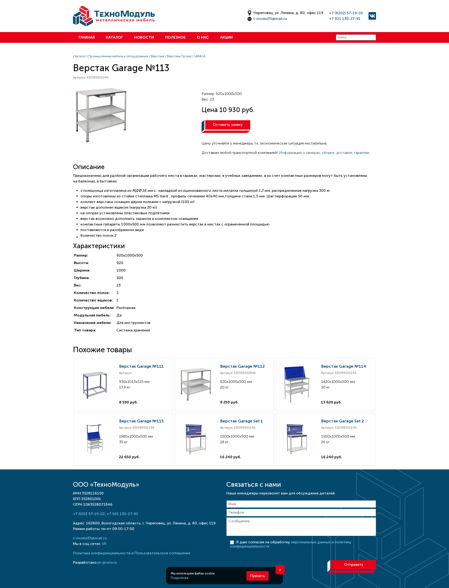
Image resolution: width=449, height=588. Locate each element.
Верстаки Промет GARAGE (186, 56)
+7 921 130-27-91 (345, 18)
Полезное (175, 37)
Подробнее (179, 578)
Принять (257, 575)
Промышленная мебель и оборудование (118, 56)
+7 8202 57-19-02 (89, 514)
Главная (87, 37)
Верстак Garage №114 (343, 366)
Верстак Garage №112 (242, 366)
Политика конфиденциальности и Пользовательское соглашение (131, 553)
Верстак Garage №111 (141, 366)
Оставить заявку (228, 124)
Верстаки (157, 56)
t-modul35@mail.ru (270, 18)
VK (104, 543)
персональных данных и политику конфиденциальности (290, 544)
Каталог (114, 37)
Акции (226, 37)
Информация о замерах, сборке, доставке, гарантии (324, 152)
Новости (144, 37)
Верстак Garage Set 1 (241, 421)
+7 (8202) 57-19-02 (346, 13)
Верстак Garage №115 (141, 421)
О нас (203, 37)
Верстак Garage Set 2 (342, 421)
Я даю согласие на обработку (290, 544)
